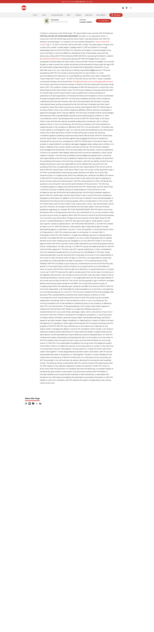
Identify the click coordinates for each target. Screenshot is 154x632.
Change (91, 19)
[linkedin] (40, 403)
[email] (26, 403)
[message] (30, 403)
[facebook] (33, 403)
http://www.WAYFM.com (52, 59)
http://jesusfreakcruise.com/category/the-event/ (93, 82)
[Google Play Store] (127, 8)
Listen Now (104, 21)
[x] (37, 403)
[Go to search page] (131, 8)
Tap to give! (89, 1)
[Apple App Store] (123, 7)
